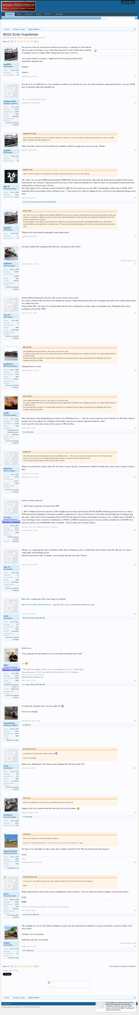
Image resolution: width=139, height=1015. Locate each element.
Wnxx (17, 483)
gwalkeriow (8, 364)
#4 (135, 198)
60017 (24, 680)
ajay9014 (33, 38)
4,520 (17, 902)
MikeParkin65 (27, 618)
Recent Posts (21, 17)
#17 (135, 812)
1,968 (17, 859)
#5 (135, 236)
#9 (135, 428)
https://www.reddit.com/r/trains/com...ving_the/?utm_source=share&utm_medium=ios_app (58, 604)
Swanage (16, 116)
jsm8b (6, 413)
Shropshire (15, 434)
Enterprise (8, 815)
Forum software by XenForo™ (21, 1007)
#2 (135, 103)
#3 (135, 150)
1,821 (17, 731)
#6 (135, 264)
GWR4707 (8, 264)
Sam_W (7, 315)
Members (48, 14)
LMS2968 (48, 202)
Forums (10, 14)
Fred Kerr (25, 530)
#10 (135, 477)
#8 (135, 370)
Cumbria (16, 280)
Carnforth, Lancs (13, 957)
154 (17, 624)
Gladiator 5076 (10, 101)
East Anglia (15, 330)
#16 (135, 768)
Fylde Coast (15, 689)
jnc (23, 684)
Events (38, 14)
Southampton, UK (13, 868)
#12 (135, 564)
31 (18, 323)
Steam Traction (17, 38)
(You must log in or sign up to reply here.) (122, 966)
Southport (15, 541)
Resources (28, 14)
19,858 (16, 272)
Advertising (59, 14)
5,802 (17, 823)
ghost (6, 894)
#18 (135, 862)
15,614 (16, 476)
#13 (135, 614)
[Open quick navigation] (134, 29)
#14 (135, 680)
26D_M (6, 187)
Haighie (37, 618)
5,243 (17, 194)
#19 (135, 910)
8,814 (17, 528)
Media (19, 14)
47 (18, 951)
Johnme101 (26, 202)
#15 (135, 721)
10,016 (16, 109)
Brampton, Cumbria (13, 740)
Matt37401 (8, 469)
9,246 (17, 675)
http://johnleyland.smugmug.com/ (32, 677)
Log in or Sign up (128, 2)
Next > (36, 41)
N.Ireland (16, 908)
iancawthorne (9, 723)
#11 (135, 530)
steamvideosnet (10, 851)
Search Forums (9, 17)
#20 (135, 946)
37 (18, 72)
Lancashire (15, 631)
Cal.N (6, 616)
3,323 (17, 421)
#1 (135, 76)
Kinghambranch (36, 202)
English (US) (7, 1004)
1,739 (17, 372)
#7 (135, 313)
